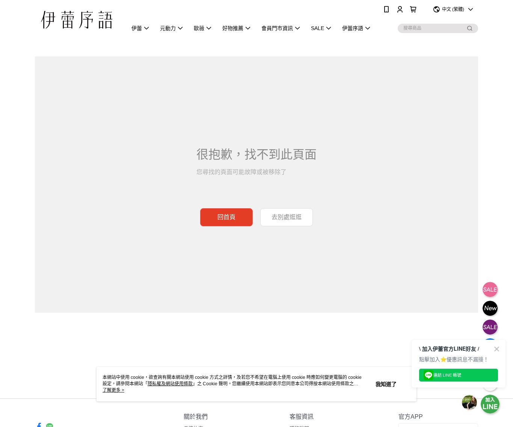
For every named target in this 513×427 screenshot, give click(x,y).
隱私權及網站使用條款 (170, 383)
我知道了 (386, 384)
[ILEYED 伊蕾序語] (76, 20)
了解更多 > (113, 390)
